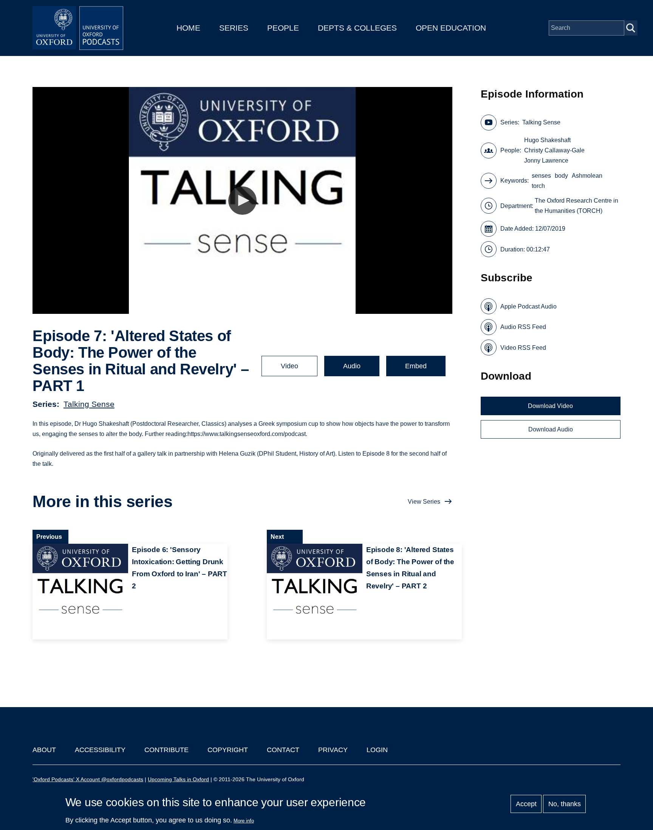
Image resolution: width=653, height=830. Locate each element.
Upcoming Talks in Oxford (178, 779)
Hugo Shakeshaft (547, 140)
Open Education (451, 27)
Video (289, 366)
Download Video (550, 406)
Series (233, 27)
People (283, 27)
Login (377, 750)
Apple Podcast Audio (528, 306)
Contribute (166, 750)
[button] (242, 200)
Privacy (333, 750)
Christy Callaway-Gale (554, 150)
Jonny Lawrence (546, 160)
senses (541, 175)
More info (244, 821)
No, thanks (564, 804)
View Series (424, 501)
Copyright (227, 750)
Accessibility (100, 750)
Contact (283, 750)
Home (188, 27)
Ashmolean (587, 175)
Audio (352, 366)
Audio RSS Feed (523, 327)
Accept (526, 804)
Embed (416, 366)
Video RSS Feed (523, 347)
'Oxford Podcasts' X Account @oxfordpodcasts (87, 779)
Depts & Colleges (357, 27)
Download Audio (550, 429)
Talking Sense (89, 404)
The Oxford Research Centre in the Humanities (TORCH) (576, 205)
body (561, 175)
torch (538, 186)
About (44, 750)
